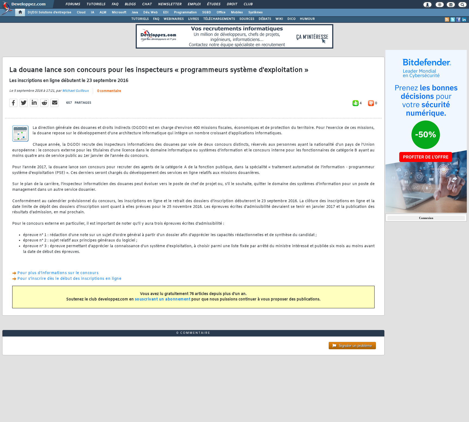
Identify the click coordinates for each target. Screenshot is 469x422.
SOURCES (246, 19)
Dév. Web (150, 12)
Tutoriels (96, 4)
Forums (72, 4)
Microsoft (119, 12)
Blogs (130, 4)
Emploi (194, 4)
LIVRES (193, 19)
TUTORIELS (140, 19)
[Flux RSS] (447, 19)
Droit (231, 4)
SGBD (206, 12)
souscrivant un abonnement (163, 299)
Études (213, 4)
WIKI (279, 19)
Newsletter (169, 4)
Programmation (185, 12)
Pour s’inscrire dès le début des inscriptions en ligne (69, 278)
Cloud (81, 12)
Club (248, 4)
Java (135, 12)
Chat (146, 4)
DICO (291, 19)
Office (221, 12)
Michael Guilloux (75, 91)
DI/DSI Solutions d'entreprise (49, 12)
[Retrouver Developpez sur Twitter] (453, 19)
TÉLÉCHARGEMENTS (219, 19)
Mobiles (237, 12)
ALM (103, 12)
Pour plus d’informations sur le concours (58, 273)
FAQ (115, 4)
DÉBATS (265, 19)
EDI (166, 12)
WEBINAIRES (174, 19)
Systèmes (255, 12)
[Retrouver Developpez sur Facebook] (458, 19)
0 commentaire (109, 91)
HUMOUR (307, 19)
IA (92, 12)
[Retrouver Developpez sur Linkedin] (464, 19)
